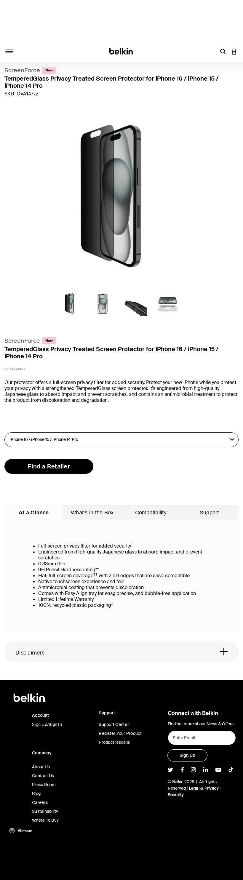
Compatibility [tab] (151, 513)
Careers (40, 802)
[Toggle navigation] (9, 51)
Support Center (114, 724)
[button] (223, 51)
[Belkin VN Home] (121, 51)
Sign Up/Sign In (47, 724)
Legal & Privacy (204, 788)
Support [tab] (209, 513)
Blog (36, 793)
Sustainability (45, 811)
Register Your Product (120, 733)
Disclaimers (29, 652)
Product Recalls (114, 742)
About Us (41, 766)
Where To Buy (45, 820)
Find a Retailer (49, 466)
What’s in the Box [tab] (92, 513)
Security (176, 794)
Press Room (44, 784)
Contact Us (43, 775)
